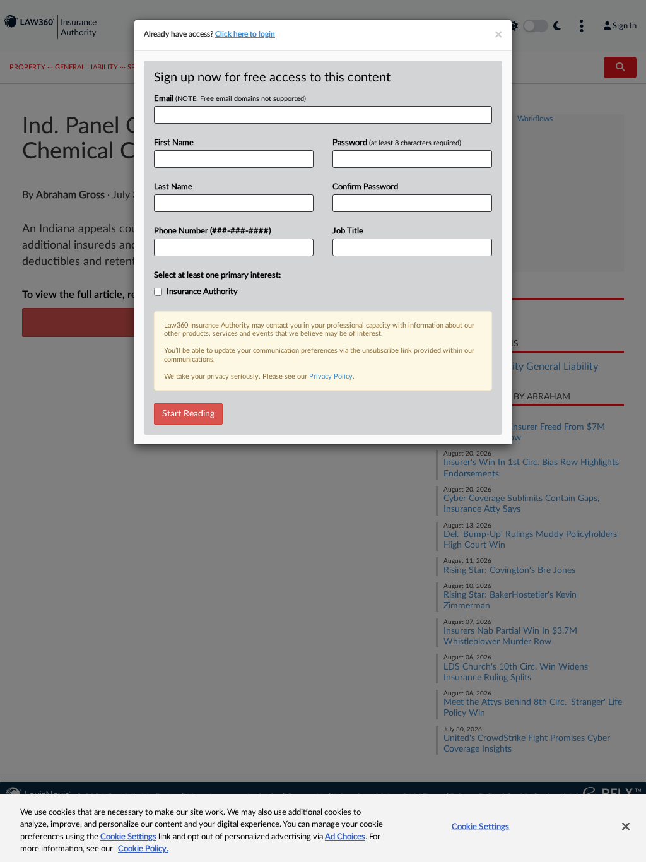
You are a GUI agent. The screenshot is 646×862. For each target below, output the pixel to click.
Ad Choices (345, 837)
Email (230, 99)
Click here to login (245, 34)
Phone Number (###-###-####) (212, 231)
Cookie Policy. (143, 849)
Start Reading (188, 414)
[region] (323, 828)
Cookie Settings (128, 837)
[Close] (626, 826)
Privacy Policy (331, 376)
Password (396, 143)
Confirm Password (365, 187)
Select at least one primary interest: (217, 275)
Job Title (347, 231)
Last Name (173, 187)
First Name (174, 143)
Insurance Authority (202, 292)
